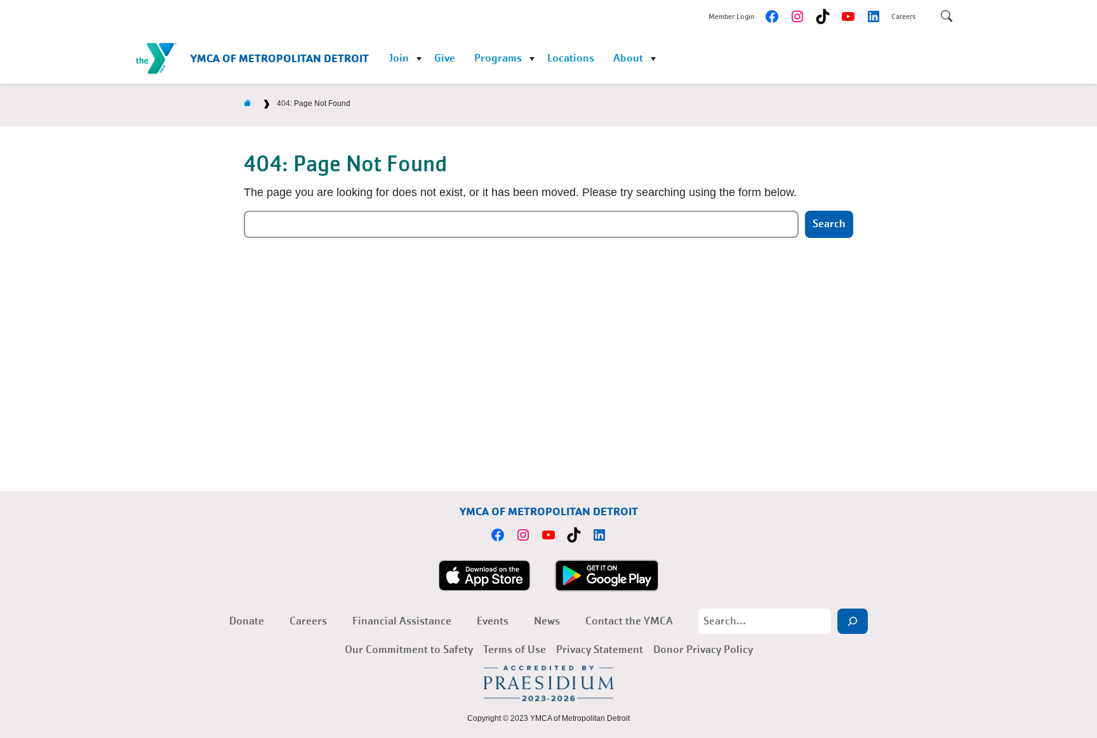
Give (444, 58)
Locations (570, 58)
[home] (247, 103)
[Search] (852, 621)
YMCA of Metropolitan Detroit (279, 58)
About (628, 58)
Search (829, 223)
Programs (498, 58)
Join (399, 58)
